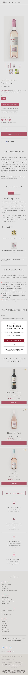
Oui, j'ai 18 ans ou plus (14, 340)
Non (14, 344)
